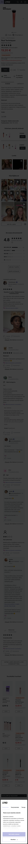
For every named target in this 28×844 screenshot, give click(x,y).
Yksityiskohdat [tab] (15, 807)
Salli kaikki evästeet (14, 834)
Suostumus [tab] (5, 807)
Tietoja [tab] (23, 807)
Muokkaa (13, 839)
